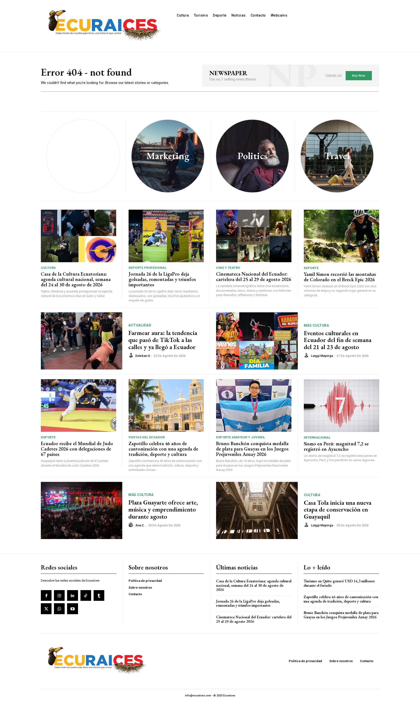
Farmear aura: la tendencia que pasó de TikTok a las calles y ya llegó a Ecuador (162, 340)
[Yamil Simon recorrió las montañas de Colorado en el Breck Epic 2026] (341, 236)
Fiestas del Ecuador (147, 437)
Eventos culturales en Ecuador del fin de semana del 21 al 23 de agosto (337, 340)
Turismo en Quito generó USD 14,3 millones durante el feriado (339, 583)
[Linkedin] (72, 595)
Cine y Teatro (228, 267)
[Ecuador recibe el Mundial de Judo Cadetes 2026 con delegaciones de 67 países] (78, 405)
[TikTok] (85, 595)
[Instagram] (59, 595)
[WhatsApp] (59, 608)
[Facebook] (46, 595)
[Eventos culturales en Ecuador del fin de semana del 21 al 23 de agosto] (257, 340)
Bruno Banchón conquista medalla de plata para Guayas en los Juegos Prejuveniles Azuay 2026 (252, 448)
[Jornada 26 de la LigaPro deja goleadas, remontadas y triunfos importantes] (166, 236)
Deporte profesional (148, 267)
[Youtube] (72, 608)
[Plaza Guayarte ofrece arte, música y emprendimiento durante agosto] (81, 510)
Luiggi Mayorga (322, 356)
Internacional (317, 437)
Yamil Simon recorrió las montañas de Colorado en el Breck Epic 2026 (340, 277)
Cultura (48, 267)
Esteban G (142, 356)
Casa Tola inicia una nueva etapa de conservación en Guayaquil (337, 509)
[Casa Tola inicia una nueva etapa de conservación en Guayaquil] (257, 510)
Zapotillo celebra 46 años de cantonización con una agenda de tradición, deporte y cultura (163, 448)
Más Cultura (316, 325)
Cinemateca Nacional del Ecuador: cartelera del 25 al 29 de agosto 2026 (253, 276)
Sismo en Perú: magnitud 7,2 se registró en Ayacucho (336, 446)
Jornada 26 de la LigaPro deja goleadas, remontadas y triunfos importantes (162, 279)
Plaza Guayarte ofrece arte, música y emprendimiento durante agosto (163, 509)
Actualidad (139, 325)
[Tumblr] (99, 595)
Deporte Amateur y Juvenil (240, 437)
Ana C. (140, 525)
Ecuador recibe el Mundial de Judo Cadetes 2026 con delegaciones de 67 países (77, 448)
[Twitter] (46, 608)
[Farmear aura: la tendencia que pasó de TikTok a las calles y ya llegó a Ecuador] (81, 340)
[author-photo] (131, 355)
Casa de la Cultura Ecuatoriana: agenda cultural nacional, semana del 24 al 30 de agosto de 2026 (76, 279)
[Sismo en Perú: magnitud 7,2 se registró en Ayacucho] (341, 405)
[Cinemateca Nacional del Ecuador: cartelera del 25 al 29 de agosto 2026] (253, 236)
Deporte (311, 268)
